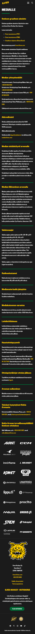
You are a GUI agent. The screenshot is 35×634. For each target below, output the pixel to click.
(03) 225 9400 (17, 577)
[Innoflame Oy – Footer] (9, 463)
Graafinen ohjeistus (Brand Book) (15, 41)
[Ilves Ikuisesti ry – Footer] (25, 453)
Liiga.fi (11, 380)
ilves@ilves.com (20, 45)
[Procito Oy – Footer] (25, 502)
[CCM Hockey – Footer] (25, 443)
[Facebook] (10, 626)
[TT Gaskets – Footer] (25, 532)
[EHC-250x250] (21, 619)
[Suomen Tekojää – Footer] (25, 522)
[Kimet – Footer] (9, 473)
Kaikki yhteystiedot (17, 581)
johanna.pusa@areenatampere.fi (20, 414)
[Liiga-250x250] (14, 619)
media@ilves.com (7, 138)
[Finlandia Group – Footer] (9, 453)
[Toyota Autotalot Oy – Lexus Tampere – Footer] (9, 532)
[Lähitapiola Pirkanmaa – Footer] (9, 482)
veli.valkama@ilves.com (9, 433)
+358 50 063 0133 (7, 85)
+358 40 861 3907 (19, 430)
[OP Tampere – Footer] (25, 492)
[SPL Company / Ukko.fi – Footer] (25, 512)
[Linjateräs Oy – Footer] (25, 482)
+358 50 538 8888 (7, 90)
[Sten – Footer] (9, 522)
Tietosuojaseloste (17, 584)
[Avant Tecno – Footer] (9, 443)
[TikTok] (25, 626)
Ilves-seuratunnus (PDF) (12, 34)
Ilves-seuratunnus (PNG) (12, 37)
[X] (14, 626)
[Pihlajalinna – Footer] (9, 502)
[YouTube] (21, 626)
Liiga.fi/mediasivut (15, 135)
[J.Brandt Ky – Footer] (25, 463)
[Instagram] (17, 626)
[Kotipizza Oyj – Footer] (25, 473)
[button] (28, 3)
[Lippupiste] (9, 492)
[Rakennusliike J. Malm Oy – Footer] (9, 512)
